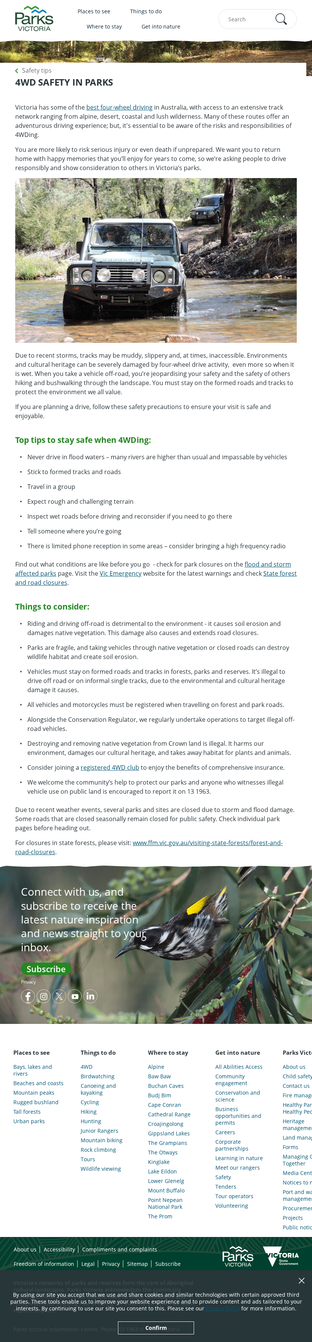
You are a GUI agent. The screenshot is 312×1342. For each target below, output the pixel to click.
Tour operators (234, 1196)
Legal (88, 1263)
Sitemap (137, 1263)
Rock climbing (98, 1149)
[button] (281, 19)
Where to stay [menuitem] (104, 26)
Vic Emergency (121, 573)
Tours (88, 1159)
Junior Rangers (99, 1130)
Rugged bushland (36, 1102)
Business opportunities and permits (238, 1116)
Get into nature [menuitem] (161, 26)
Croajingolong (165, 1124)
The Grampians (167, 1143)
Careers (225, 1132)
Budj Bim (159, 1095)
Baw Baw (159, 1076)
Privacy (28, 982)
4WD (86, 1066)
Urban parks (29, 1121)
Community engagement (231, 1080)
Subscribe (46, 968)
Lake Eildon (162, 1171)
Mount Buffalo (166, 1190)
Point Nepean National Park (165, 1203)
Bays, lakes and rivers (32, 1070)
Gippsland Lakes (169, 1133)
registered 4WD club (110, 767)
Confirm (156, 1327)
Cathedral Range (169, 1114)
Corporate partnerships (231, 1145)
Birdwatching (98, 1076)
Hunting (91, 1121)
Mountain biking (102, 1140)
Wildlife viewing (101, 1168)
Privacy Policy (223, 1308)
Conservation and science (237, 1096)
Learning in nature (239, 1158)
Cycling (90, 1102)
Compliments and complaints (119, 1249)
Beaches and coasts (38, 1083)
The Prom (160, 1216)
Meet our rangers (237, 1167)
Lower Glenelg (166, 1181)
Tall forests (27, 1111)
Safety (223, 1177)
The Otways (163, 1152)
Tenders (225, 1186)
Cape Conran (164, 1105)
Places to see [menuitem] (94, 11)
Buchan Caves (166, 1086)
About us (25, 1249)
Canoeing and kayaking (98, 1089)
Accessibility (59, 1249)
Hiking (89, 1111)
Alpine (156, 1066)
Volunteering (231, 1205)
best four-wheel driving (119, 107)
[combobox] (257, 19)
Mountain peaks (33, 1092)
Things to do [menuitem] (146, 11)
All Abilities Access (239, 1066)
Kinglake (159, 1162)
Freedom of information (44, 1263)
